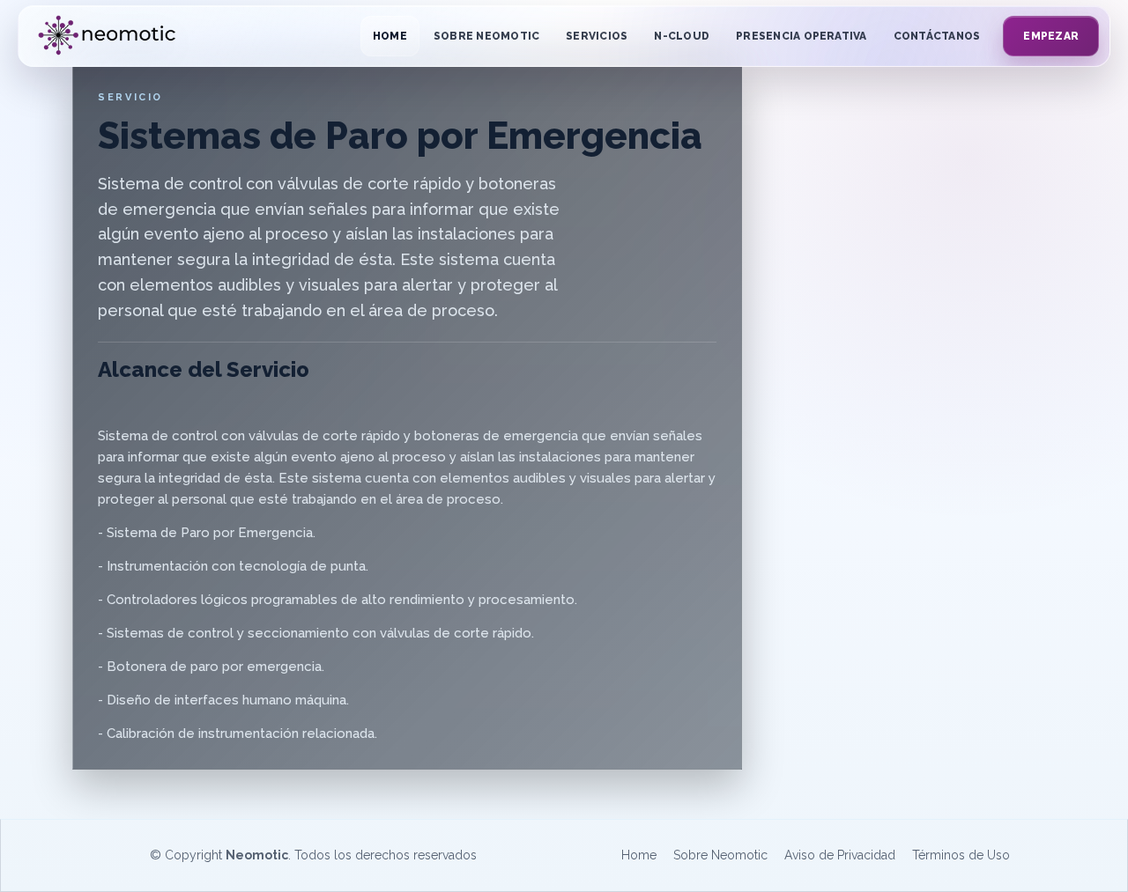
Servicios (596, 36)
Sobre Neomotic (486, 36)
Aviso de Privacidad (839, 855)
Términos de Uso (961, 855)
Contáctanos (937, 36)
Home (390, 36)
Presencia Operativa (801, 36)
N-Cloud (681, 36)
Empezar (1051, 36)
